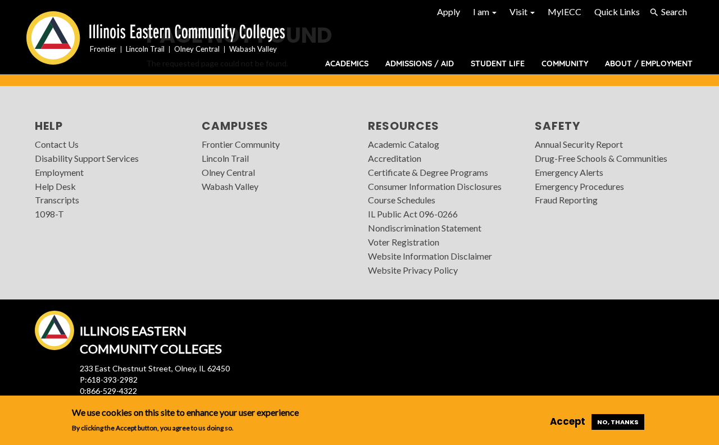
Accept (567, 421)
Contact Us (57, 144)
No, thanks (618, 421)
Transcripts (57, 199)
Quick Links (617, 11)
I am (482, 11)
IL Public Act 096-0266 (413, 213)
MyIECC (564, 11)
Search (674, 11)
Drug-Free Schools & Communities (601, 158)
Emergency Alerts (569, 172)
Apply (448, 11)
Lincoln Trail (225, 158)
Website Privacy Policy (413, 270)
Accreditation (394, 158)
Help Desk (55, 186)
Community (564, 63)
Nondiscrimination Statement (424, 227)
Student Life (498, 63)
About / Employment (649, 63)
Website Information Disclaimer (430, 256)
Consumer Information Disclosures (435, 186)
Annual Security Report (579, 144)
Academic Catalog (403, 144)
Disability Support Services (87, 158)
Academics (346, 63)
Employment (59, 172)
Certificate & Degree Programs (428, 172)
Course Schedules (401, 199)
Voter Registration (403, 242)
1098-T (49, 213)
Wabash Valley (230, 186)
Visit (519, 11)
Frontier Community (241, 144)
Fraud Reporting (566, 199)
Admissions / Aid (419, 63)
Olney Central (228, 172)
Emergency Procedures (579, 186)
